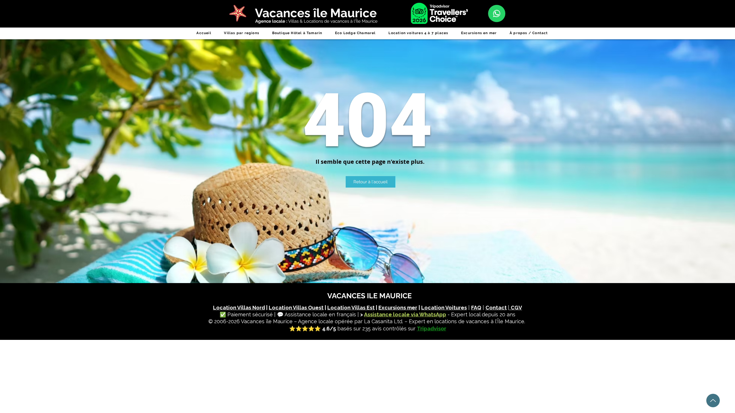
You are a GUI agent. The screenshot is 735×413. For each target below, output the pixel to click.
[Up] (713, 400)
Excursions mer (397, 308)
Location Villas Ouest (296, 308)
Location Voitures (444, 308)
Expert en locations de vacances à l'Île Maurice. (467, 321)
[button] (242, 33)
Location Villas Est (351, 308)
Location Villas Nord (239, 308)
